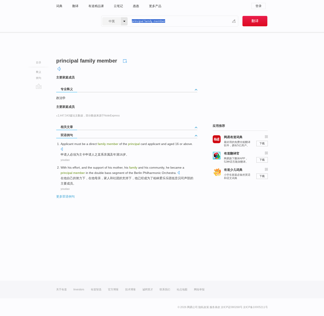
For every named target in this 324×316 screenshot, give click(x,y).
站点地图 (182, 289)
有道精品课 (96, 6)
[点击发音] (62, 149)
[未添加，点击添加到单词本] (125, 60)
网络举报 (199, 289)
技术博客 (130, 289)
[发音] (59, 69)
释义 (38, 72)
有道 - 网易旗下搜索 (74, 21)
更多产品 (155, 6)
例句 (38, 78)
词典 (59, 6)
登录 (258, 6)
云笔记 (118, 6)
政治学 (60, 98)
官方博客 (113, 289)
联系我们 (165, 289)
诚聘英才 (147, 289)
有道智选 (96, 289)
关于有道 (61, 289)
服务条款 (215, 307)
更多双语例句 (65, 196)
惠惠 (136, 6)
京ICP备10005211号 (255, 307)
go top (38, 86)
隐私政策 (203, 307)
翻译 (75, 6)
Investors (78, 289)
